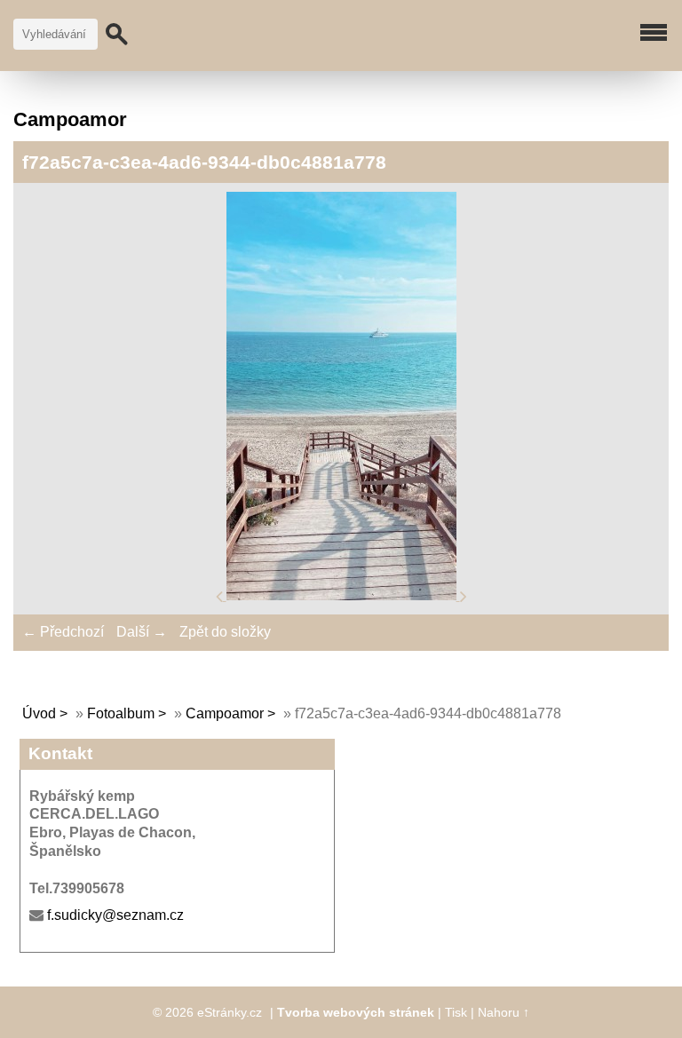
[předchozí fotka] (221, 595)
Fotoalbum (121, 713)
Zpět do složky (225, 631)
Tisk (456, 1012)
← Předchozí (63, 631)
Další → (141, 631)
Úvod (39, 713)
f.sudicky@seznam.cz (115, 915)
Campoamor (225, 713)
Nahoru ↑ (503, 1012)
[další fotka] (463, 595)
